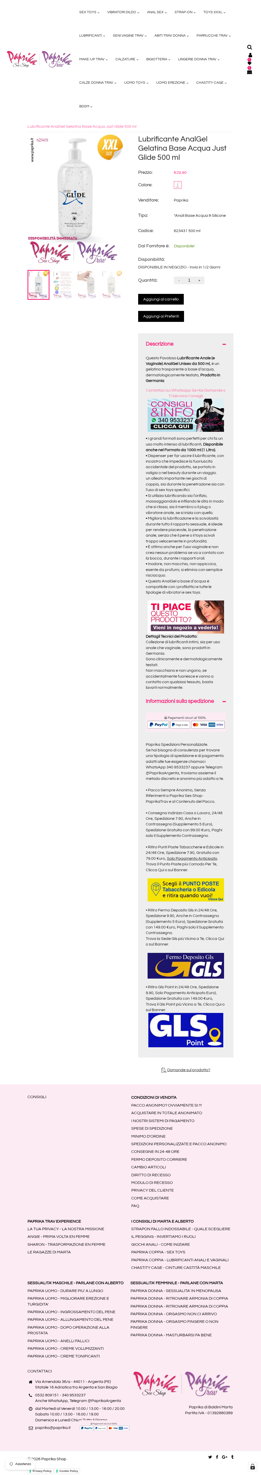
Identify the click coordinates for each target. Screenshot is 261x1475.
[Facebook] (217, 1457)
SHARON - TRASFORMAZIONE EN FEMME (67, 1244)
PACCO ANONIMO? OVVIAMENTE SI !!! (166, 1105)
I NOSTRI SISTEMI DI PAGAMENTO (162, 1121)
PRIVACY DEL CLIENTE (152, 1190)
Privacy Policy (42, 1471)
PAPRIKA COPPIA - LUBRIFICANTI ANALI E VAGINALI (180, 1260)
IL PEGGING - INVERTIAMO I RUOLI (163, 1237)
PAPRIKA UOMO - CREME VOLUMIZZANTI (66, 1349)
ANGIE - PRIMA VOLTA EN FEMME (59, 1237)
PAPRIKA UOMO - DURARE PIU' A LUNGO (65, 1291)
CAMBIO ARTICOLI (148, 1167)
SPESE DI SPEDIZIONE (152, 1128)
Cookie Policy (68, 1471)
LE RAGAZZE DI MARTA (49, 1252)
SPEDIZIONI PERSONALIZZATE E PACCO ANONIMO (179, 1144)
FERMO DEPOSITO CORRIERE (159, 1159)
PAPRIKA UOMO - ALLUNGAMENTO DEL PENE (70, 1320)
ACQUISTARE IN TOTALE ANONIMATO (166, 1113)
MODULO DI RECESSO (152, 1183)
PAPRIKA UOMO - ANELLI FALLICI (58, 1341)
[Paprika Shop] (39, 59)
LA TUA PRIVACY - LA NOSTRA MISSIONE (66, 1229)
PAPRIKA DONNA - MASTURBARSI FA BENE (171, 1335)
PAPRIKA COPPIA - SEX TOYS (158, 1252)
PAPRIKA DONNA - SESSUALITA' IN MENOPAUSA (175, 1291)
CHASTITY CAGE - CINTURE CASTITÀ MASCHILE (176, 1268)
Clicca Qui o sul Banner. (167, 870)
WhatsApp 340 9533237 (168, 767)
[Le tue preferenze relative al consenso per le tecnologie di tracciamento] (252, 1466)
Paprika (181, 200)
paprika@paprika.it (53, 1428)
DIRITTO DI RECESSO (151, 1175)
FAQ (135, 1206)
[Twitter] (210, 1457)
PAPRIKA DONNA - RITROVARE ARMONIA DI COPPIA (179, 1298)
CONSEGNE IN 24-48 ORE (155, 1152)
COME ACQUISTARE (150, 1198)
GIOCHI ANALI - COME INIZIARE (160, 1244)
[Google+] (224, 1457)
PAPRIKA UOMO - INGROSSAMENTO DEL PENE (71, 1312)
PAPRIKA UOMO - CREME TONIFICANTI (64, 1356)
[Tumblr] (232, 1457)
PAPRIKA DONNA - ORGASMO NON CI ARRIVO (173, 1314)
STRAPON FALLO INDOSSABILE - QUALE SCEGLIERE (180, 1229)
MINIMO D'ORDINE (148, 1136)
